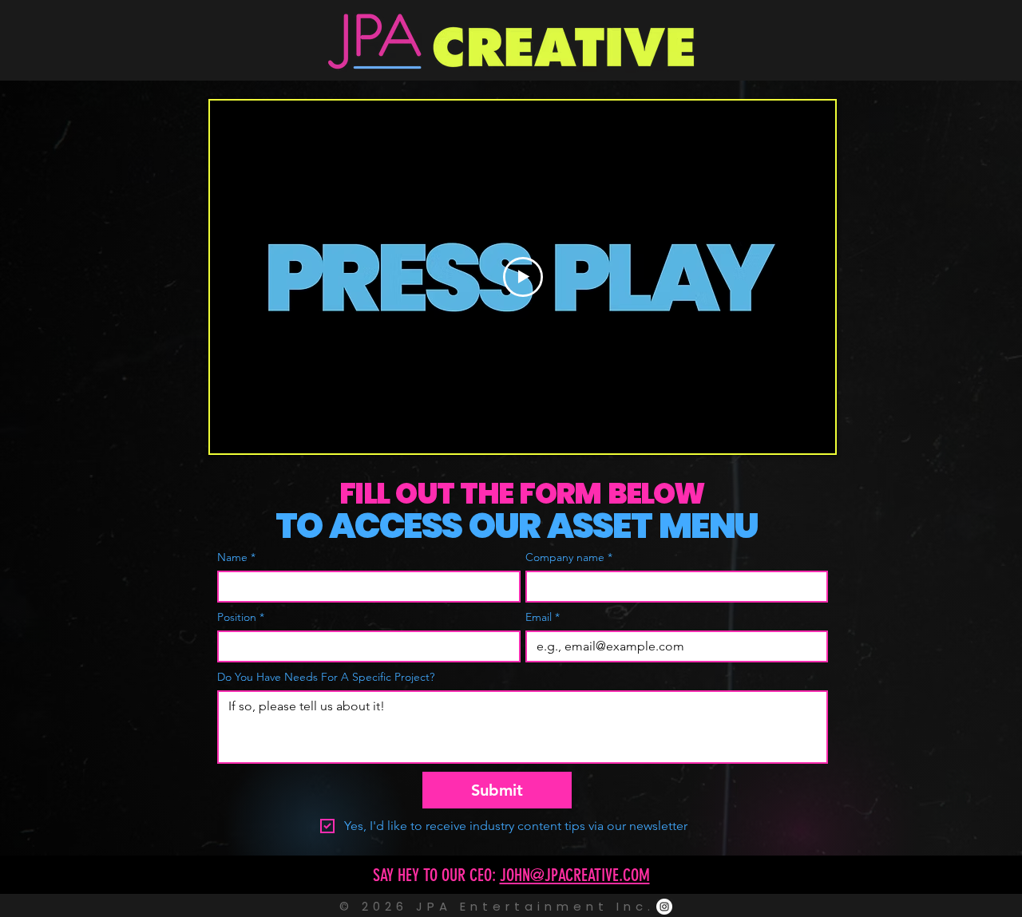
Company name (568, 557)
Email (542, 617)
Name (236, 557)
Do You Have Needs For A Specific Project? (325, 677)
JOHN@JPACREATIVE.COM (575, 875)
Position (240, 617)
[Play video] (523, 277)
